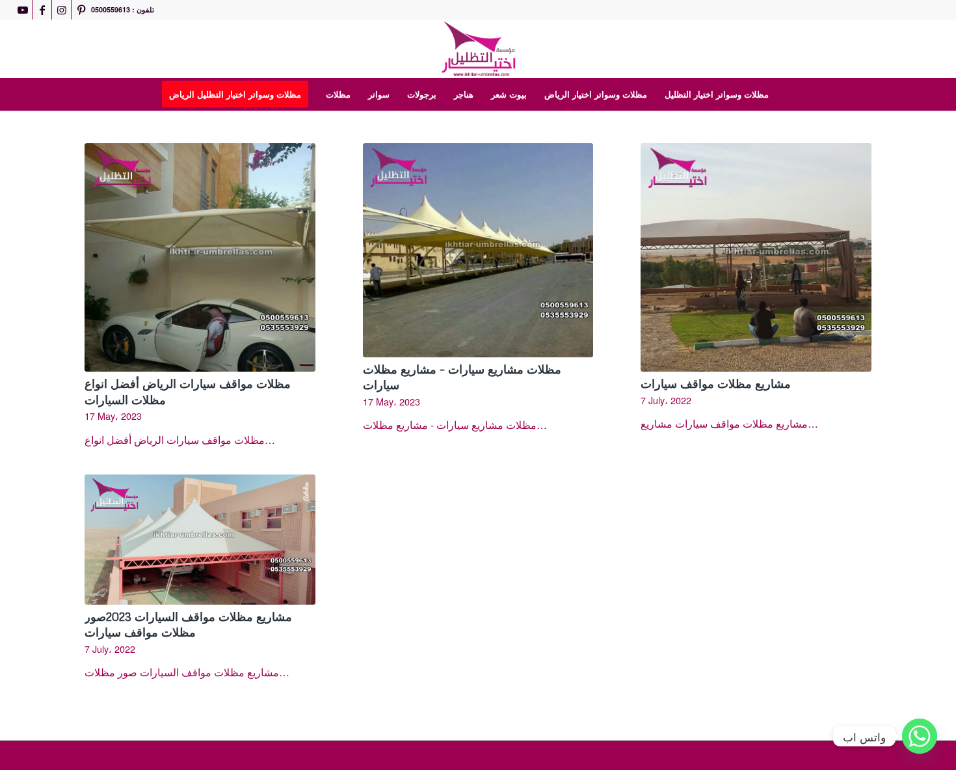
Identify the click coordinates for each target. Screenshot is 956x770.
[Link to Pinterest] (81, 10)
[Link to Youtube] (22, 10)
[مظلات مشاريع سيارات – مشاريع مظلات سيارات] (478, 250)
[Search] (785, 94)
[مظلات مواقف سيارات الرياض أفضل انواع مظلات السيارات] (200, 257)
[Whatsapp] (919, 736)
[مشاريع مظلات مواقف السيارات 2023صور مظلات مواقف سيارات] (200, 539)
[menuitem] (239, 94)
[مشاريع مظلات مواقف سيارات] (756, 257)
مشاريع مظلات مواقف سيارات (716, 383)
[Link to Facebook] (42, 10)
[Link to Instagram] (61, 10)
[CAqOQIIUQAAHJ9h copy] (477, 49)
